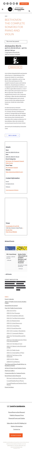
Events (6, 296)
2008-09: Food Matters (13, 361)
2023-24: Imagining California (15, 315)
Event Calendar (9, 299)
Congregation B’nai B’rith (12, 226)
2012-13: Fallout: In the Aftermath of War (16, 346)
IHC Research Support (18, 161)
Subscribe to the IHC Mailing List (16, 423)
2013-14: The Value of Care (14, 344)
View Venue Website (11, 232)
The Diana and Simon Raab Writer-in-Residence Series (15, 364)
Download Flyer (14, 67)
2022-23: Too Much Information (16, 318)
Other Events (9, 163)
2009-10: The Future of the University (14, 355)
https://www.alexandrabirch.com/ (14, 172)
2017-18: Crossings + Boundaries (16, 331)
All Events (8, 161)
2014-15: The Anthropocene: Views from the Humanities (17, 340)
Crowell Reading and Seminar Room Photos (17, 384)
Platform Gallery (10, 370)
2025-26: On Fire (11, 310)
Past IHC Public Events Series (13, 308)
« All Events (8, 274)
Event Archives (9, 387)
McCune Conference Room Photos (16, 378)
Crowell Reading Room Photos (15, 381)
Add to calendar (12, 135)
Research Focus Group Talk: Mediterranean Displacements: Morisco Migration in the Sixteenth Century (21, 285)
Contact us (16, 429)
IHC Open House (11, 254)
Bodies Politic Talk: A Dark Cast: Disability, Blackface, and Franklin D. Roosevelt (23, 258)
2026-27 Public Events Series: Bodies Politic (15, 302)
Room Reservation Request (13, 375)
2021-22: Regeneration (13, 320)
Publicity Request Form (17, 415)
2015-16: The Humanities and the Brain (16, 336)
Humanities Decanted (11, 305)
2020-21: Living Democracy (14, 323)
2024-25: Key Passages (13, 313)
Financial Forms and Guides (17, 418)
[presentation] (10, 248)
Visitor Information (17, 426)
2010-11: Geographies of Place (15, 352)
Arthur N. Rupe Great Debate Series (15, 368)
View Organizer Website (12, 190)
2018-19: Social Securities (14, 328)
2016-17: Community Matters (15, 333)
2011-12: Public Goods (13, 350)
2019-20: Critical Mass (13, 326)
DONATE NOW (24, 3)
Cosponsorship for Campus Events (15, 373)
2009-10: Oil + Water (13, 359)
